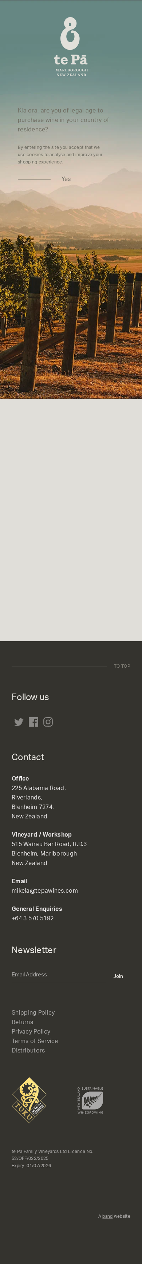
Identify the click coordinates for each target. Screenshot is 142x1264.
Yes (66, 179)
